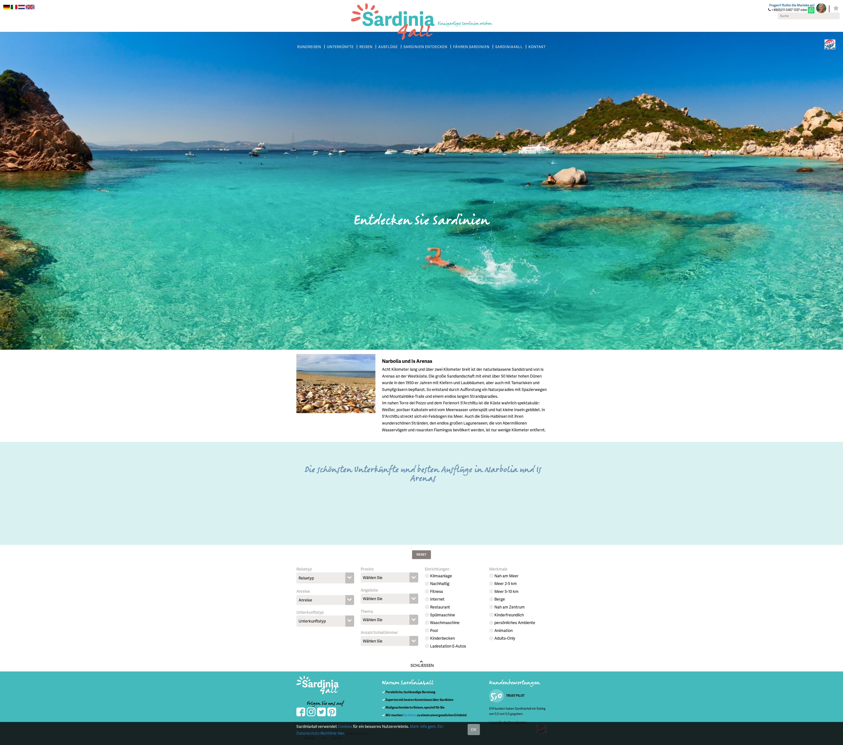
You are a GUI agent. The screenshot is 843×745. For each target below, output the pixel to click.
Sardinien (410, 715)
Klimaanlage (441, 575)
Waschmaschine (444, 622)
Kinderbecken (442, 638)
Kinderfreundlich (509, 614)
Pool (434, 630)
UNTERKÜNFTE (340, 46)
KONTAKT (537, 46)
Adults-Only (504, 638)
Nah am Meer (506, 575)
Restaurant (440, 607)
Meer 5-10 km (506, 591)
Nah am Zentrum (509, 607)
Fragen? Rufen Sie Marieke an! (791, 5)
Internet (437, 599)
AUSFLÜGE (388, 46)
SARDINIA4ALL (509, 46)
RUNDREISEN (309, 46)
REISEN (366, 46)
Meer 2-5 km (505, 583)
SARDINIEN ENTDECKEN (425, 46)
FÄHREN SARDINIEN (471, 46)
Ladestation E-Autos (448, 646)
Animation (503, 630)
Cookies (345, 726)
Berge (499, 599)
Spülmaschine (442, 614)
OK (474, 729)
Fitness (436, 591)
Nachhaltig (439, 583)
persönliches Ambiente (514, 622)
